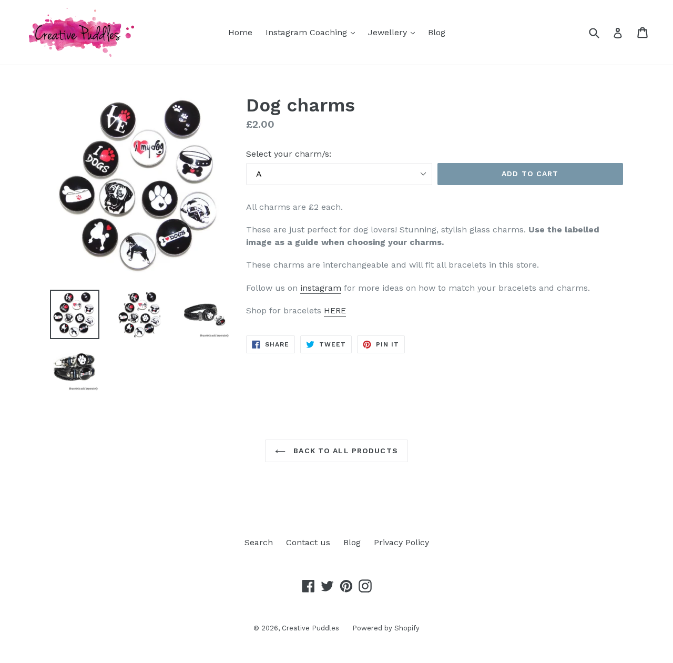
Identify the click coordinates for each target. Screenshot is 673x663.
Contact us (308, 542)
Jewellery (394, 32)
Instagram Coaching (313, 32)
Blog (436, 32)
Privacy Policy (401, 542)
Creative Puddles (310, 628)
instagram (320, 288)
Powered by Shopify (386, 628)
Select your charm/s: (288, 154)
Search (258, 542)
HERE (335, 310)
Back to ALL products (344, 450)
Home (240, 32)
